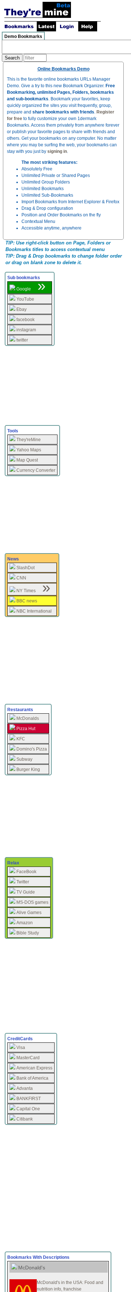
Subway (24, 759)
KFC (20, 738)
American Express (34, 1068)
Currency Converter (35, 470)
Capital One (28, 1108)
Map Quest (27, 460)
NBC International (34, 611)
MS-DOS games (32, 902)
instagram (26, 329)
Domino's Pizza (31, 749)
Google (23, 289)
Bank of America (32, 1078)
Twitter (22, 881)
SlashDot (25, 567)
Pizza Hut (25, 728)
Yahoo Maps (28, 449)
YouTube (25, 299)
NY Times (26, 590)
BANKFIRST (28, 1098)
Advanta (24, 1088)
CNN (21, 578)
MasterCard (28, 1057)
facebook (25, 319)
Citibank (24, 1119)
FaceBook (26, 871)
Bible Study (27, 933)
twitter (22, 340)
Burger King (28, 769)
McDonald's (31, 1267)
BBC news (26, 600)
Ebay (21, 309)
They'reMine (28, 439)
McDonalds (27, 718)
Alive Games (28, 912)
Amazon (24, 922)
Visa (20, 1047)
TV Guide (25, 892)
